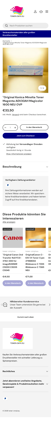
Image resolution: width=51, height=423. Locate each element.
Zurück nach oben (25, 317)
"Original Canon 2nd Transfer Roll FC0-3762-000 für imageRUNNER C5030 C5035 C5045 (13, 262)
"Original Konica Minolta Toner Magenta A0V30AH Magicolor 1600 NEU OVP (25, 43)
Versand (15, 114)
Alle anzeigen (9, 222)
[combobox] (25, 25)
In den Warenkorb (34, 127)
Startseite (6, 41)
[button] (41, 11)
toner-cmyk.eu (14, 411)
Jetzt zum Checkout (26, 136)
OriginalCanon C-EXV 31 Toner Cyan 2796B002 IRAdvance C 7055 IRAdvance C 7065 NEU (35, 262)
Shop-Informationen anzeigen (19, 154)
